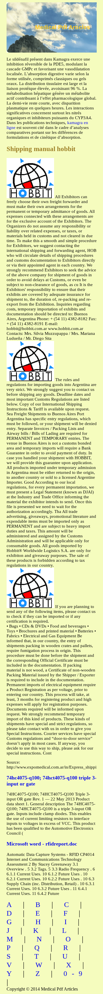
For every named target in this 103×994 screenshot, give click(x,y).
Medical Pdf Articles (62, 27)
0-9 (75, 973)
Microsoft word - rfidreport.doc (42, 844)
